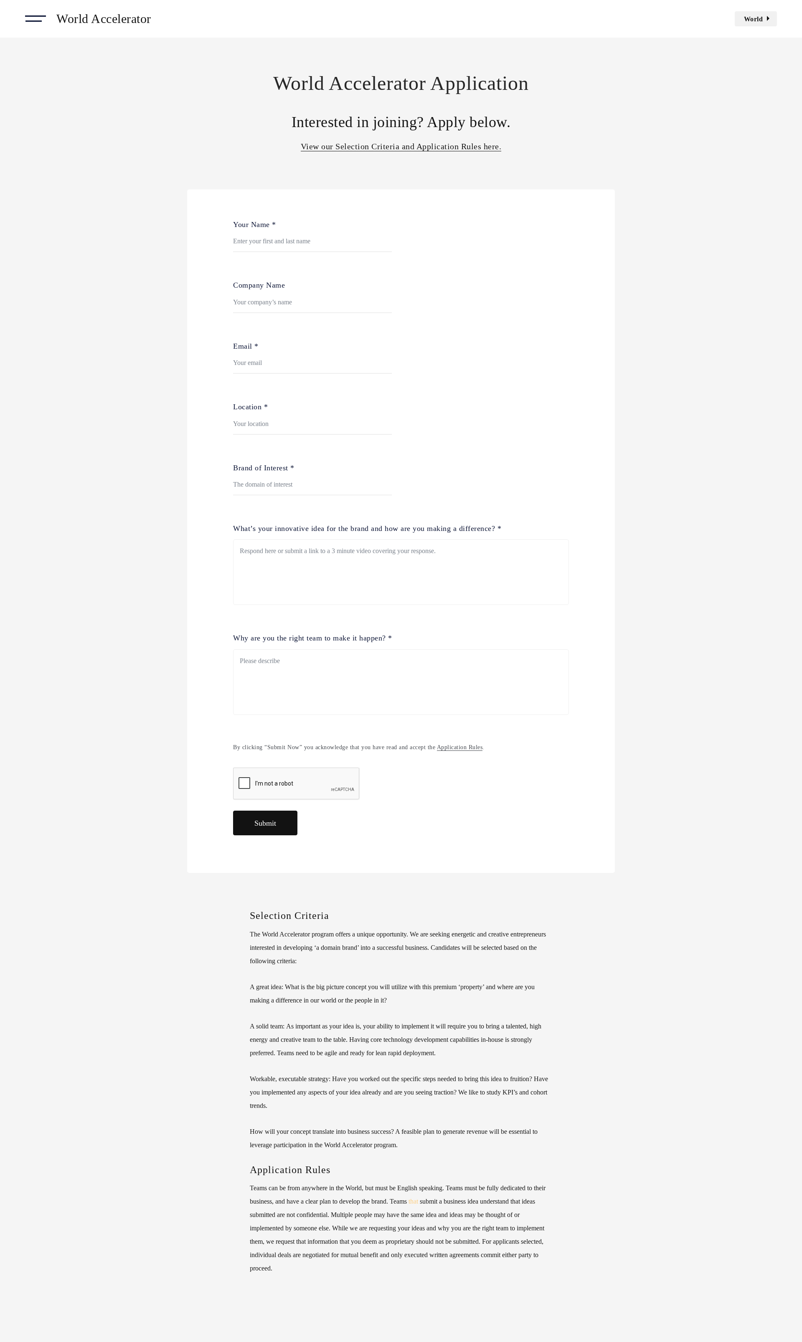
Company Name (259, 285)
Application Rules (460, 747)
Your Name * (254, 224)
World (753, 19)
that (413, 1201)
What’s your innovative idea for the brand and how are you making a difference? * (367, 528)
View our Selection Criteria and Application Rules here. (401, 146)
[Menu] (35, 19)
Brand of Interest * (263, 468)
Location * (250, 407)
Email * (246, 346)
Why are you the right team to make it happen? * (312, 638)
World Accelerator (103, 19)
